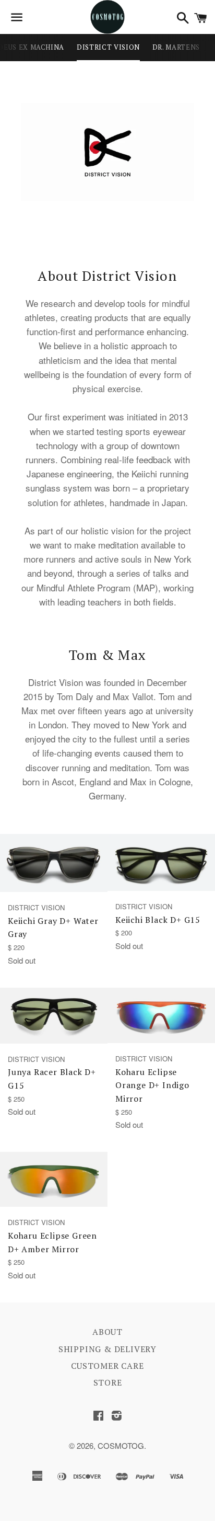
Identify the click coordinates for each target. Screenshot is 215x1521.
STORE (107, 1382)
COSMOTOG (121, 1445)
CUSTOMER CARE (107, 1365)
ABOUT (107, 1331)
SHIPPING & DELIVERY (107, 1349)
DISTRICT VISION (108, 47)
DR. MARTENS (176, 47)
